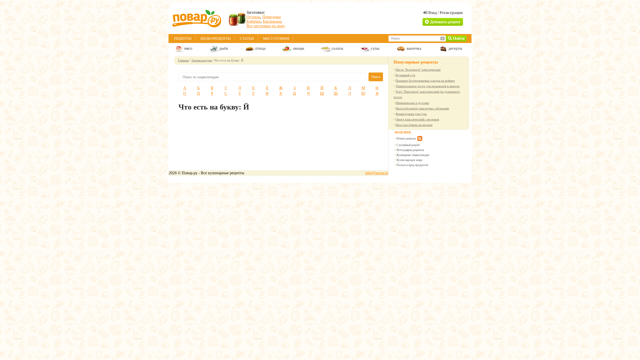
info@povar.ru (376, 173)
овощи (298, 48)
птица (260, 48)
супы (375, 48)
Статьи (247, 38)
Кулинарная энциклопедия (412, 155)
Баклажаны (272, 21)
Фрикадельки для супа (411, 114)
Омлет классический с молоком (417, 119)
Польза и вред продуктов (412, 165)
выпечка (414, 48)
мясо (188, 48)
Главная (183, 60)
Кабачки (253, 21)
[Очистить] (442, 39)
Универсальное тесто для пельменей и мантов (428, 86)
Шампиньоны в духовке (412, 103)
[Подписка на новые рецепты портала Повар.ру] (419, 139)
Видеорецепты (215, 38)
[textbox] (415, 39)
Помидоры (271, 17)
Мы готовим (276, 38)
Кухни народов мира (409, 160)
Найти (458, 38)
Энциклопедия (201, 60)
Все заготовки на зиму (265, 26)
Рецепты (183, 38)
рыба (224, 48)
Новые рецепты (406, 138)
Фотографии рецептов (410, 150)
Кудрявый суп (405, 75)
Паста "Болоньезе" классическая (418, 70)
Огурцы (253, 17)
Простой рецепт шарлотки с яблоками (422, 108)
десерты (455, 48)
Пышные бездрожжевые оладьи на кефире (425, 80)
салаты (337, 48)
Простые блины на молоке (414, 125)
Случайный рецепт (408, 145)
